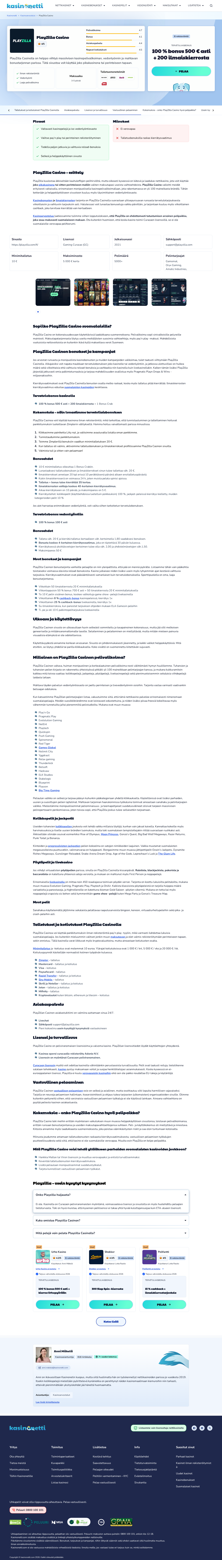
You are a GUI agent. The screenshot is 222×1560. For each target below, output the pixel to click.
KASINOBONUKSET (91, 5)
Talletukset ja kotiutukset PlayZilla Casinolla (36, 110)
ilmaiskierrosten (65, 200)
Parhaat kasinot (185, 1456)
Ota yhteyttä (17, 1456)
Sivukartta (140, 1482)
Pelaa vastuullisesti (104, 1482)
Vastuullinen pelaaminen (125, 110)
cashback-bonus (69, 598)
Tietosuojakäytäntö (145, 1469)
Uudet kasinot (184, 1473)
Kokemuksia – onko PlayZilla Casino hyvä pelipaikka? (169, 110)
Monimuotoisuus (19, 1469)
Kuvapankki (57, 1463)
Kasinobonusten (42, 200)
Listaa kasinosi (59, 1482)
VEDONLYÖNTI (145, 5)
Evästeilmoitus (143, 1476)
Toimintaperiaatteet (62, 1456)
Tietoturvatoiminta (145, 1463)
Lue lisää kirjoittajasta (47, 1402)
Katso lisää (111, 1321)
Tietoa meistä (18, 1463)
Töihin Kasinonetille (21, 1476)
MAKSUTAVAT (170, 5)
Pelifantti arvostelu (151, 1269)
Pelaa (183, 71)
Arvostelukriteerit (61, 1476)
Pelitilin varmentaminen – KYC (110, 1476)
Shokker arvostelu (97, 1269)
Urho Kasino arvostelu (46, 1269)
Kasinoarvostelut (27, 15)
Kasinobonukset (185, 1480)
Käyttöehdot (141, 1456)
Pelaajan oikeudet (103, 1469)
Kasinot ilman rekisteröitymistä (193, 1465)
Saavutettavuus (102, 1463)
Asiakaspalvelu (71, 110)
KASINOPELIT (119, 5)
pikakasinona (47, 185)
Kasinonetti (12, 15)
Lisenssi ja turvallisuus (96, 110)
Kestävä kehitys (102, 1456)
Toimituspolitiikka (61, 1469)
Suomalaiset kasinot (188, 1486)
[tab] (38, 311)
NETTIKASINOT (63, 5)
